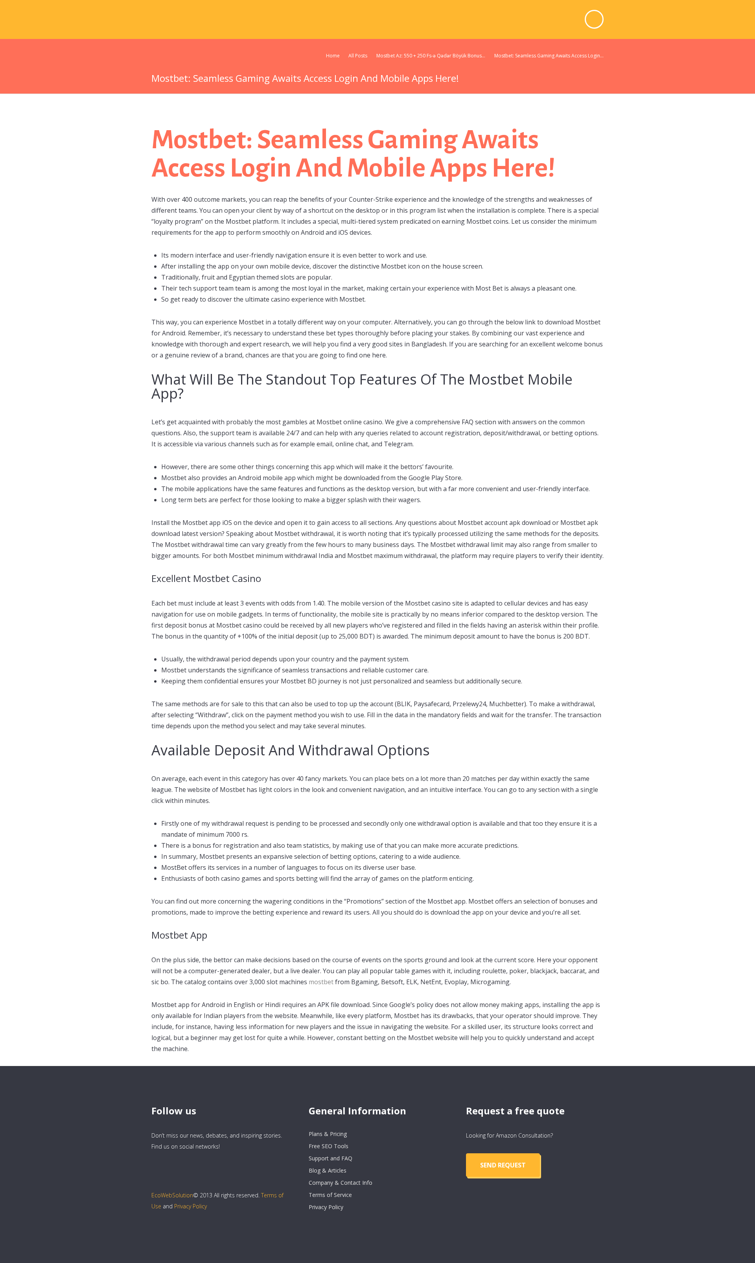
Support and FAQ (330, 1158)
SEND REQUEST (503, 1165)
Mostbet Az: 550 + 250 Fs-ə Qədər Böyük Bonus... (430, 55)
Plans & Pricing (328, 1134)
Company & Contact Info (340, 1182)
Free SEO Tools (328, 1146)
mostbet (321, 982)
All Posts (357, 55)
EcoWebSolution (172, 1195)
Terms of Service (330, 1195)
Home (333, 55)
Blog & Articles (327, 1170)
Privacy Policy (190, 1206)
